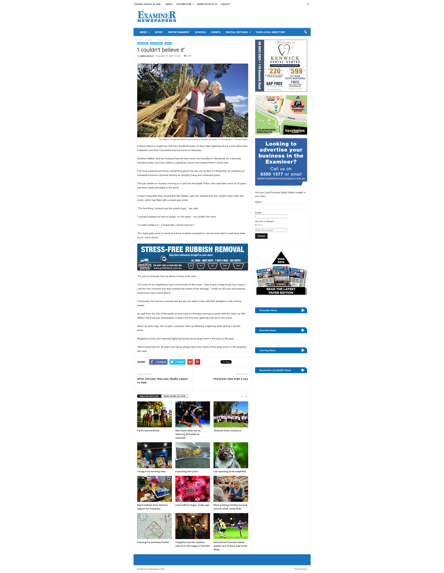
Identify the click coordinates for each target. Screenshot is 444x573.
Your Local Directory (270, 32)
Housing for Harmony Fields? (153, 542)
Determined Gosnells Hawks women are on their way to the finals (230, 546)
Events (216, 32)
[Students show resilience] (231, 414)
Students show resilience (227, 430)
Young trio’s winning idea (151, 471)
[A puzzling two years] (192, 455)
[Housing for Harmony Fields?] (154, 526)
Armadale (142, 43)
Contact (225, 4)
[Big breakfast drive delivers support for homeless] (154, 489)
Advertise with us (207, 4)
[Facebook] (308, 4)
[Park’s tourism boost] (154, 414)
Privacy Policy (300, 569)
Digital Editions (237, 32)
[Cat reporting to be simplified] (231, 455)
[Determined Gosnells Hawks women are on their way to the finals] (231, 526)
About (169, 4)
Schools (200, 32)
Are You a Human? (264, 223)
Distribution (183, 4)
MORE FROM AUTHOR (174, 396)
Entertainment (179, 32)
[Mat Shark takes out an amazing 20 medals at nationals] (192, 414)
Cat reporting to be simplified (230, 471)
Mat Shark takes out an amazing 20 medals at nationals (187, 434)
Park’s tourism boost (148, 430)
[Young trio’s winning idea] (154, 455)
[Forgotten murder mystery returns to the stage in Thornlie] (192, 526)
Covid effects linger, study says (192, 505)
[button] (305, 32)
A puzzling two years (186, 471)
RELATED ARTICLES (149, 396)
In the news (156, 43)
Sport (159, 32)
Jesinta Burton (146, 56)
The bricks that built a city (230, 378)
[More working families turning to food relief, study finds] (231, 489)
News (143, 32)
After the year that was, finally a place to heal (162, 380)
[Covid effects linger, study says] (192, 489)
